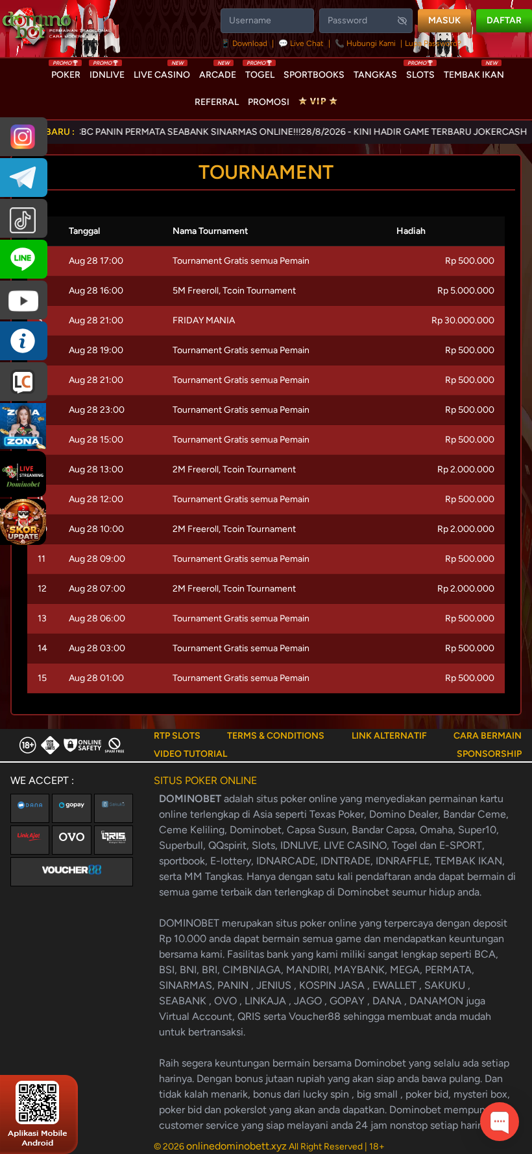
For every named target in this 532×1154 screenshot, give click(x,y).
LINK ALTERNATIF (389, 735)
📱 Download (245, 43)
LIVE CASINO (162, 71)
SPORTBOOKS (314, 74)
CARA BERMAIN (487, 735)
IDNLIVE (107, 71)
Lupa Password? (433, 43)
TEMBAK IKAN (474, 71)
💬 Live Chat (301, 43)
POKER (65, 71)
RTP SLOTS (177, 735)
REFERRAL (217, 102)
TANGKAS (375, 74)
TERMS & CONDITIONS (275, 735)
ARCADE (217, 71)
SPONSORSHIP (489, 753)
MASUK (444, 20)
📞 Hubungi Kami (365, 43)
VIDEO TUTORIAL (190, 753)
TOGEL (259, 71)
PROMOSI (268, 102)
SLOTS (420, 71)
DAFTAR (504, 20)
